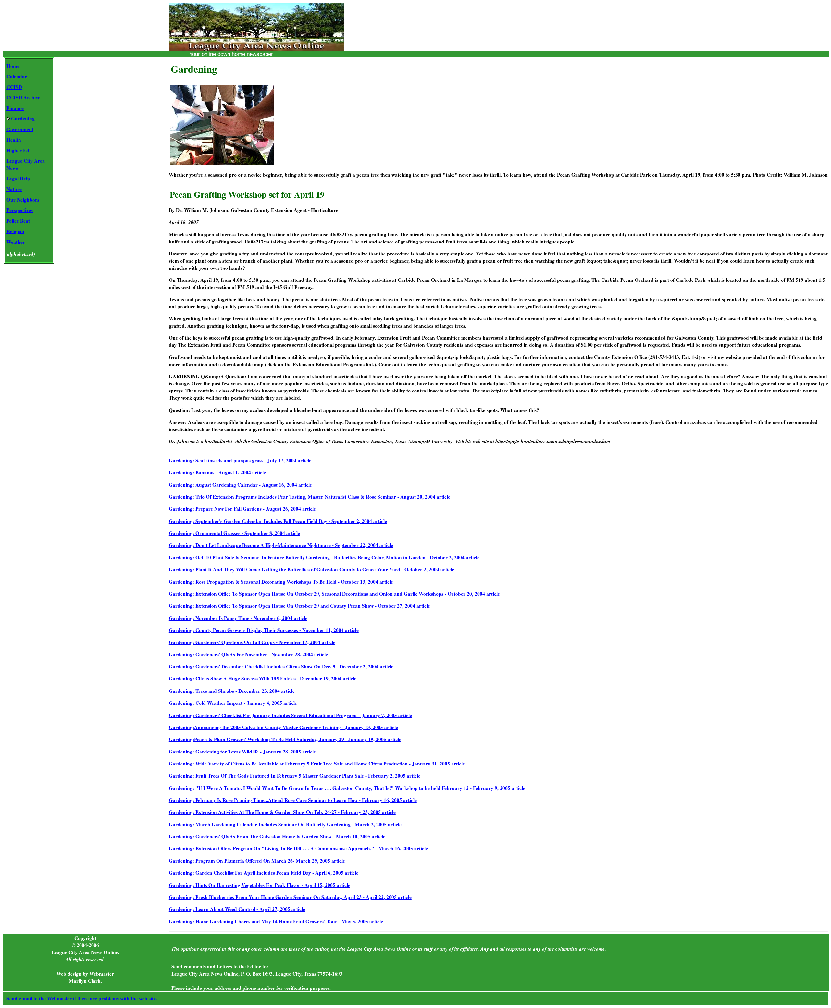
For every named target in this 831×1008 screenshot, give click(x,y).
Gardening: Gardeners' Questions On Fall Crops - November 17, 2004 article (252, 642)
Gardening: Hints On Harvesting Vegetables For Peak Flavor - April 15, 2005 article (259, 885)
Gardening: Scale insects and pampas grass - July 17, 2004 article (240, 460)
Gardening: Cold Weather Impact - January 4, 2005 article (233, 702)
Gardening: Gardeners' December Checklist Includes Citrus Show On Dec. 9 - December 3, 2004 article (281, 666)
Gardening (23, 118)
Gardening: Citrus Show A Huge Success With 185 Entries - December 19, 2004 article (262, 678)
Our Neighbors (22, 199)
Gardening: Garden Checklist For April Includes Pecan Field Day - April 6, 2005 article (263, 872)
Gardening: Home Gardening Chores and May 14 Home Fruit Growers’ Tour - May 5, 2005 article (276, 921)
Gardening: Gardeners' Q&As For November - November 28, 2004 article (248, 654)
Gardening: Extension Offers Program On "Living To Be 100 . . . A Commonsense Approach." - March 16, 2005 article (298, 848)
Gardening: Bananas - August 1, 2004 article (217, 472)
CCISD (14, 87)
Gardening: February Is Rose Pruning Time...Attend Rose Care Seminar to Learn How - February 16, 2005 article (293, 799)
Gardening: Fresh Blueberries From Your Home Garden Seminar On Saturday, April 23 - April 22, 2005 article (290, 897)
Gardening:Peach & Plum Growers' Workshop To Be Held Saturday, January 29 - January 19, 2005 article (285, 739)
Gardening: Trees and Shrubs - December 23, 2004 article (232, 690)
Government (19, 129)
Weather (15, 241)
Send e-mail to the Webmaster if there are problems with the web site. (81, 998)
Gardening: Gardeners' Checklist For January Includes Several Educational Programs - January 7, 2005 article (290, 715)
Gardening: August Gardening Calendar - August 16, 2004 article (240, 484)
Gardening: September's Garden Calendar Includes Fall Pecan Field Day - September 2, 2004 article (278, 521)
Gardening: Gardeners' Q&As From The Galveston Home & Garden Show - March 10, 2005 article (277, 836)
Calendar (16, 76)
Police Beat (18, 220)
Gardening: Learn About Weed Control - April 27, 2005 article (237, 909)
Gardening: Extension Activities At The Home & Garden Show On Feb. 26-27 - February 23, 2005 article (282, 811)
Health (13, 139)
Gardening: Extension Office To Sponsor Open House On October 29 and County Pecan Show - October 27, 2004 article (299, 605)
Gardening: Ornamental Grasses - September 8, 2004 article (234, 533)
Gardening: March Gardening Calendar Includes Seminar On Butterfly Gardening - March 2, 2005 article (285, 824)
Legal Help (18, 178)
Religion (15, 231)
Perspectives (19, 210)
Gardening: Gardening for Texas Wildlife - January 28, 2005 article (242, 751)
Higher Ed (17, 150)
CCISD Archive (23, 97)
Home (12, 65)
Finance (15, 108)
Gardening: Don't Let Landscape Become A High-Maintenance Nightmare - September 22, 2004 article (281, 545)
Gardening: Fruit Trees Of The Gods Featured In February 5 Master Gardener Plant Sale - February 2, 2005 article (294, 775)
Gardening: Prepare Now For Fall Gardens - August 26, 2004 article (242, 508)
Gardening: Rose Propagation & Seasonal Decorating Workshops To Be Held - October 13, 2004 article (281, 581)
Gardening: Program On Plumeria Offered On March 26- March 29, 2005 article (257, 860)
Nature (14, 189)
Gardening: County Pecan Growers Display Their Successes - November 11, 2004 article (264, 630)
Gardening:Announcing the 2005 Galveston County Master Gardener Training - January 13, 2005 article (283, 727)
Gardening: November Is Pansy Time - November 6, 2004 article (238, 618)
